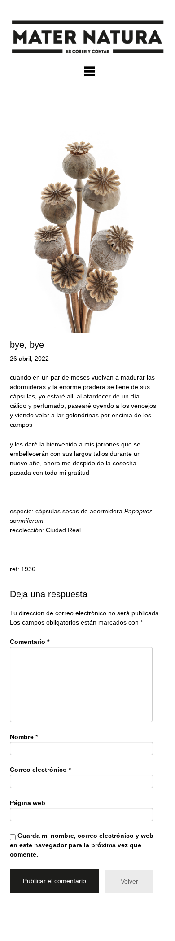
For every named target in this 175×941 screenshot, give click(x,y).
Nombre (22, 736)
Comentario (29, 641)
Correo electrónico (38, 769)
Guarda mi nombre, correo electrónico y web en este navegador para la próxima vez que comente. (81, 845)
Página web (27, 802)
